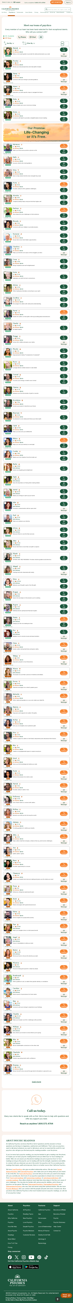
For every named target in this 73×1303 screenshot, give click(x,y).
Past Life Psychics (25, 1173)
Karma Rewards (60, 12)
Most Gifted (11, 1239)
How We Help (12, 1226)
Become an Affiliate (60, 1210)
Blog (39, 1222)
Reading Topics (28, 1214)
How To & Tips (12, 1243)
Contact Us (57, 1230)
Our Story (4, 12)
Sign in (68, 2)
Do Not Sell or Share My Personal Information (21, 1300)
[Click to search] (47, 9)
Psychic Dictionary (59, 1222)
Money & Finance (43, 1230)
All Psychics (27, 1210)
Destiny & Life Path (44, 1235)
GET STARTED (56, 2)
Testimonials (20, 12)
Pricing (36, 12)
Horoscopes (42, 1218)
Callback (64, 76)
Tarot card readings (16, 1178)
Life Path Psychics (27, 1171)
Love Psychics (17, 1169)
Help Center (57, 1226)
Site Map (30, 1298)
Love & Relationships (45, 1226)
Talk (63, 50)
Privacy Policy (10, 1298)
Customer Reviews (29, 1235)
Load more (36, 1082)
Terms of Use (21, 1298)
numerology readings (34, 1178)
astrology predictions (51, 1178)
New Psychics (27, 1218)
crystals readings (12, 1180)
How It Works (28, 12)
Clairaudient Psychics (51, 1184)
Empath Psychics (28, 1226)
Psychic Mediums (12, 1188)
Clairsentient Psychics (14, 1186)
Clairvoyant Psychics (35, 1184)
